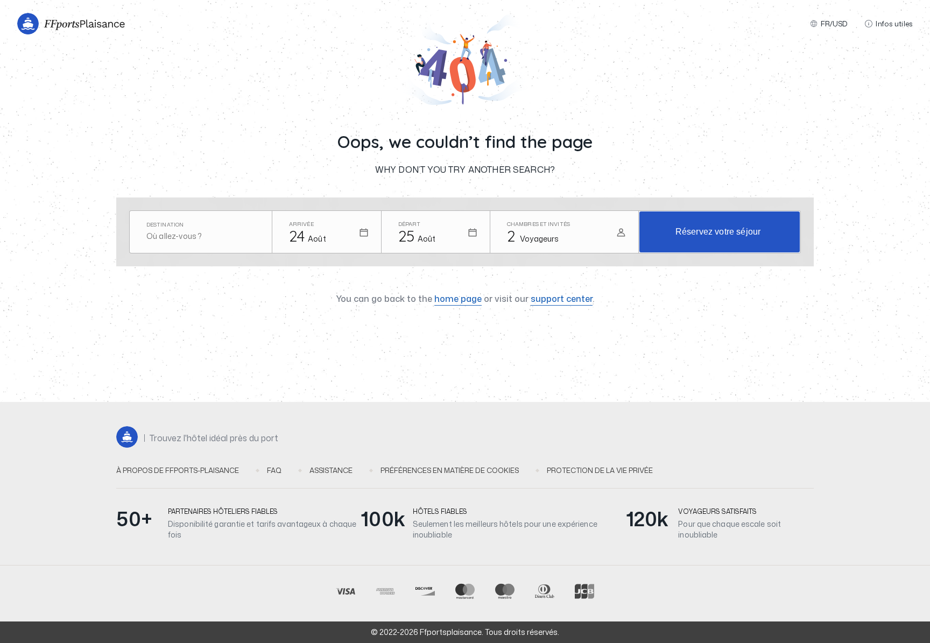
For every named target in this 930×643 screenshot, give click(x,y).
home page (458, 299)
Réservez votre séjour (717, 231)
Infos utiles (894, 24)
